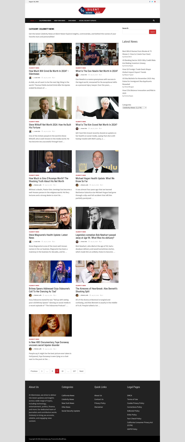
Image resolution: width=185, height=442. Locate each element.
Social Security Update (87, 20)
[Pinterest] (155, 1)
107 (74, 371)
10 (62, 371)
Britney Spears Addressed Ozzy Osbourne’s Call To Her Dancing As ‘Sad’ (49, 290)
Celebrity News (34, 68)
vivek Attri (37, 77)
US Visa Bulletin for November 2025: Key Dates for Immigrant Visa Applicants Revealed (138, 81)
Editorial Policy (133, 411)
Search (125, 28)
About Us (98, 395)
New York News (59, 20)
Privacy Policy (100, 403)
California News (45, 20)
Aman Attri (84, 75)
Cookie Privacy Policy (135, 403)
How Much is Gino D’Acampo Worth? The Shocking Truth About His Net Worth (48, 180)
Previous (34, 371)
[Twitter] (152, 1)
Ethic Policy (132, 414)
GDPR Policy (132, 429)
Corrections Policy (134, 407)
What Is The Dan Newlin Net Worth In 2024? (97, 71)
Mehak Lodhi (37, 185)
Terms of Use (132, 399)
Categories (126, 105)
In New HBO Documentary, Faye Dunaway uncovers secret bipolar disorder (49, 344)
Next (81, 371)
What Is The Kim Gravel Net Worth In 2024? (96, 124)
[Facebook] (150, 1)
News (32, 20)
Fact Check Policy (134, 418)
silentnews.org (45, 439)
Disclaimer (98, 407)
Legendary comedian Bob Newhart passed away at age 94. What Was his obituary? (96, 236)
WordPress (62, 439)
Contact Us (98, 399)
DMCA (129, 395)
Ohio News (72, 20)
